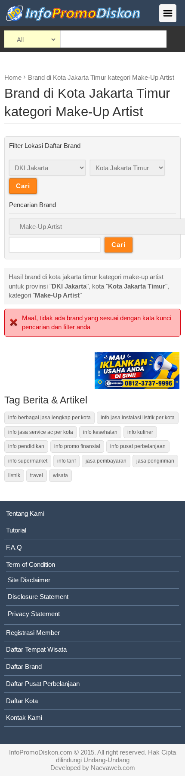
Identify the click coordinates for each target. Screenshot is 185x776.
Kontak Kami (24, 717)
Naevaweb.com (113, 767)
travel (36, 475)
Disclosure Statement (38, 596)
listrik (14, 475)
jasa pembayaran (106, 461)
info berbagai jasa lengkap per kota (49, 418)
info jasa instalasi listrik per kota (138, 418)
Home (13, 77)
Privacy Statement (34, 613)
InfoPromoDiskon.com (40, 752)
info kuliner (140, 432)
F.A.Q (14, 547)
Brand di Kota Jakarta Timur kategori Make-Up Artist (101, 77)
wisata (60, 475)
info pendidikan (26, 446)
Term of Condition (30, 564)
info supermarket (27, 461)
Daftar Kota (22, 700)
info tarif (66, 461)
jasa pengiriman (155, 461)
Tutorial (16, 530)
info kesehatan (100, 432)
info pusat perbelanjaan (138, 446)
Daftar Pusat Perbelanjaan (43, 683)
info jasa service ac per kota (40, 432)
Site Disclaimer (29, 580)
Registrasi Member (33, 632)
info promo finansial (77, 446)
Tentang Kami (25, 513)
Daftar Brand (24, 666)
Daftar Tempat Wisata (36, 649)
